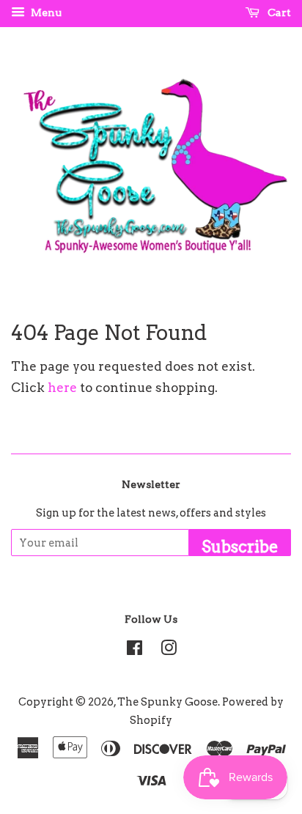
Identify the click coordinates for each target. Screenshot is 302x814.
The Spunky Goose (167, 701)
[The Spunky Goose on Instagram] (169, 650)
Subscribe (240, 546)
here (62, 387)
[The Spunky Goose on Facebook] (134, 650)
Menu (45, 12)
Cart (278, 12)
